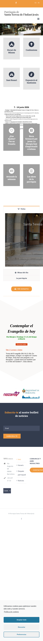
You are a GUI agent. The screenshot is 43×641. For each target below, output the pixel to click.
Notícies (21, 480)
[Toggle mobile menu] (38, 19)
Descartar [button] (21, 627)
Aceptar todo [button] (21, 620)
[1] (12, 393)
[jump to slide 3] (23, 32)
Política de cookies (11, 612)
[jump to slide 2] (21, 32)
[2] (31, 393)
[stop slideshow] (25, 32)
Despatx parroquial (21, 473)
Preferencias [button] (21, 634)
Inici (19, 459)
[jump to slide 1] (18, 32)
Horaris (20, 465)
